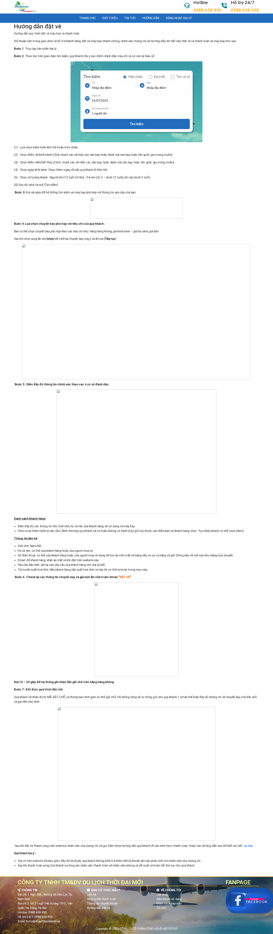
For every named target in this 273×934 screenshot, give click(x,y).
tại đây (248, 846)
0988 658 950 (207, 10)
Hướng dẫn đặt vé (98, 908)
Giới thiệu (109, 18)
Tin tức (130, 18)
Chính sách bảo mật (169, 903)
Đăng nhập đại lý (179, 18)
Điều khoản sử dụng (169, 899)
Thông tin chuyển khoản (102, 903)
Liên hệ (91, 894)
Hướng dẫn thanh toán (101, 899)
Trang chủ (87, 18)
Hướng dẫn (150, 18)
